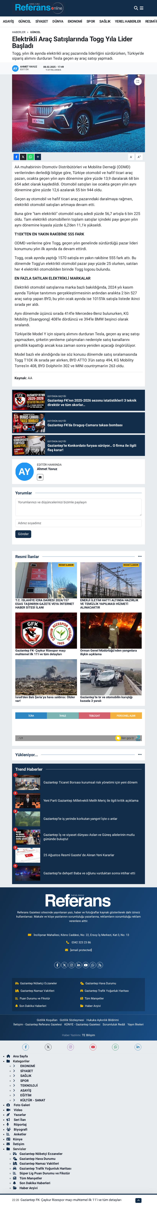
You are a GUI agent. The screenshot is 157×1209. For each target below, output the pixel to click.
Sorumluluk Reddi (114, 1024)
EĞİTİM (25, 1095)
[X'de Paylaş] (23, 157)
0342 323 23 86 (81, 942)
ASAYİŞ (8, 21)
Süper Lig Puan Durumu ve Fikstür (45, 1173)
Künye (17, 1139)
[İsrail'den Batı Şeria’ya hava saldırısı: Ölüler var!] (46, 677)
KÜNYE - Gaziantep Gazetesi (82, 1024)
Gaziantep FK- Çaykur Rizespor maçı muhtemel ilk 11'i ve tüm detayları (40, 652)
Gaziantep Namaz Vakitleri (37, 991)
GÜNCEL (24, 21)
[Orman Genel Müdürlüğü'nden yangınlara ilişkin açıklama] (111, 630)
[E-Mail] (40, 477)
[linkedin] (138, 1047)
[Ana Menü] (141, 8)
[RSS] (100, 965)
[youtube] (93, 1047)
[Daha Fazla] (38, 157)
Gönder (23, 534)
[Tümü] (140, 556)
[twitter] (48, 1047)
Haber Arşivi (93, 1006)
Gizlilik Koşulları (47, 1020)
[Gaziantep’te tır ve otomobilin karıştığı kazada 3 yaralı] (111, 677)
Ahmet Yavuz (47, 469)
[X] (64, 965)
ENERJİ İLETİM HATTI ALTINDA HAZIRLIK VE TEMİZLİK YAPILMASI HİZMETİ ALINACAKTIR (109, 603)
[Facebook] (57, 965)
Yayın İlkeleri (136, 1024)
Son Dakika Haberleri (32, 1006)
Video (17, 1110)
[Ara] (136, 8)
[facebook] (25, 1047)
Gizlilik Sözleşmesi (72, 1020)
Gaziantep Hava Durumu (100, 983)
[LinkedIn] (78, 965)
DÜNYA (57, 21)
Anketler (19, 1134)
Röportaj (19, 1124)
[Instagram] (71, 965)
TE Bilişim (88, 1035)
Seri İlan (19, 1120)
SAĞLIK (104, 21)
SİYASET (41, 21)
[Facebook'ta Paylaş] (16, 157)
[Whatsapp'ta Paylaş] (30, 157)
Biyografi (20, 1129)
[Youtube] (86, 965)
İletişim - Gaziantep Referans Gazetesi (37, 1024)
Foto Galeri (21, 1105)
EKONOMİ (75, 21)
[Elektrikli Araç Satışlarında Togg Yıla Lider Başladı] (78, 113)
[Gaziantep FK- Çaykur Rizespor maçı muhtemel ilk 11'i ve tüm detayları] (46, 630)
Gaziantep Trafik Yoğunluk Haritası (107, 991)
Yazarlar (19, 1115)
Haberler (18, 32)
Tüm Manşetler (94, 998)
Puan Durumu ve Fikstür (35, 998)
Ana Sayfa (20, 1056)
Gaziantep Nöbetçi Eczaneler (38, 983)
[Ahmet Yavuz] (24, 471)
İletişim (18, 1144)
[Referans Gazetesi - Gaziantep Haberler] (38, 8)
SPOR (91, 21)
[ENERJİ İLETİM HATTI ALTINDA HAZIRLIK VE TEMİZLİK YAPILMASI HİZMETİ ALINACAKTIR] (111, 580)
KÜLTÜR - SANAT (32, 1100)
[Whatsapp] (93, 965)
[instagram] (70, 1047)
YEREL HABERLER (128, 21)
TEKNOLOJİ (29, 1085)
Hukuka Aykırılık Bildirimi (103, 1020)
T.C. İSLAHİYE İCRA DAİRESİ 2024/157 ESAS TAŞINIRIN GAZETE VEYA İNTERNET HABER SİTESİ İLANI (44, 603)
